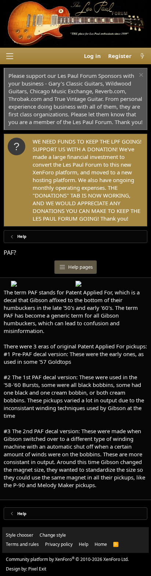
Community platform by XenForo (67, 559)
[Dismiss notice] (140, 76)
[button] (9, 56)
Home (101, 544)
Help (83, 544)
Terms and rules (22, 544)
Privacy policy (59, 544)
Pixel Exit (37, 569)
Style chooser (19, 535)
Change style (53, 535)
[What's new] (142, 56)
